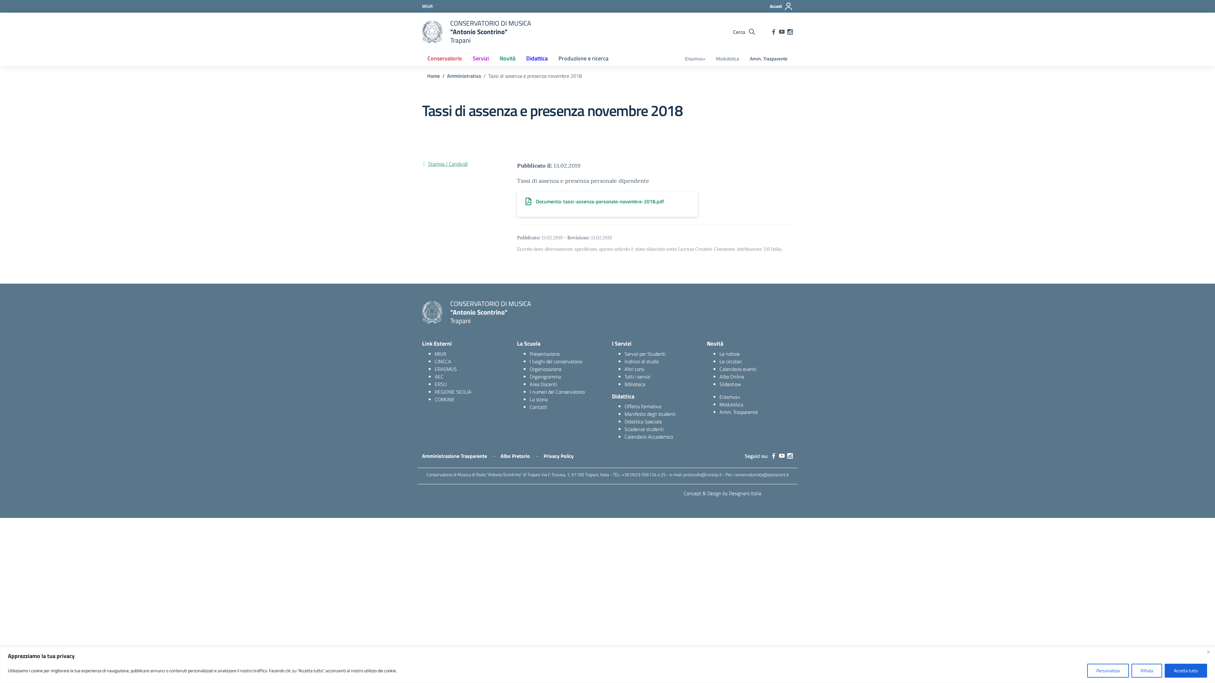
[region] (607, 665)
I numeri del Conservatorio (557, 392)
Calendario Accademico (649, 436)
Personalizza (1108, 670)
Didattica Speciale (643, 421)
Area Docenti (543, 384)
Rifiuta (1147, 670)
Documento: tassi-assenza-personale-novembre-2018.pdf (600, 201)
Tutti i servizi (637, 376)
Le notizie (730, 354)
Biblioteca (635, 384)
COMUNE (445, 399)
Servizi (481, 58)
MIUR (440, 354)
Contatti (538, 407)
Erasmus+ (695, 58)
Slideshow (730, 384)
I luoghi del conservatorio (556, 361)
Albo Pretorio (515, 456)
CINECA (443, 361)
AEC (439, 376)
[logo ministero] (432, 32)
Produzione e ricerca (583, 58)
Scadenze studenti (644, 429)
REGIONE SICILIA (453, 392)
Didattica (537, 58)
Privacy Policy (559, 456)
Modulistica (727, 58)
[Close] (1208, 652)
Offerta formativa (643, 406)
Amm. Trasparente (769, 58)
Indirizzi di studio (642, 361)
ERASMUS (446, 369)
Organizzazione (546, 369)
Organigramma (545, 376)
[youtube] (782, 32)
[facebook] (773, 32)
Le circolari (731, 361)
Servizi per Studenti (645, 354)
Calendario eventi (738, 369)
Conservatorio (444, 58)
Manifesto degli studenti (650, 414)
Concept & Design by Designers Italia (722, 493)
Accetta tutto (1186, 670)
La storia (539, 399)
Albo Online (732, 376)
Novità (507, 58)
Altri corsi (634, 369)
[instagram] (790, 32)
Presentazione (545, 354)
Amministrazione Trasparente (454, 456)
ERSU (441, 384)
